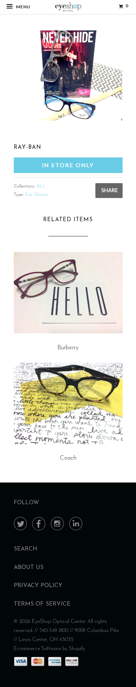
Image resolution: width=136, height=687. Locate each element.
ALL (41, 186)
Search (25, 549)
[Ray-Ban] (68, 75)
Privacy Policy (38, 586)
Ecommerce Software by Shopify (49, 649)
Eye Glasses (37, 194)
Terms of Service (42, 604)
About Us (29, 567)
